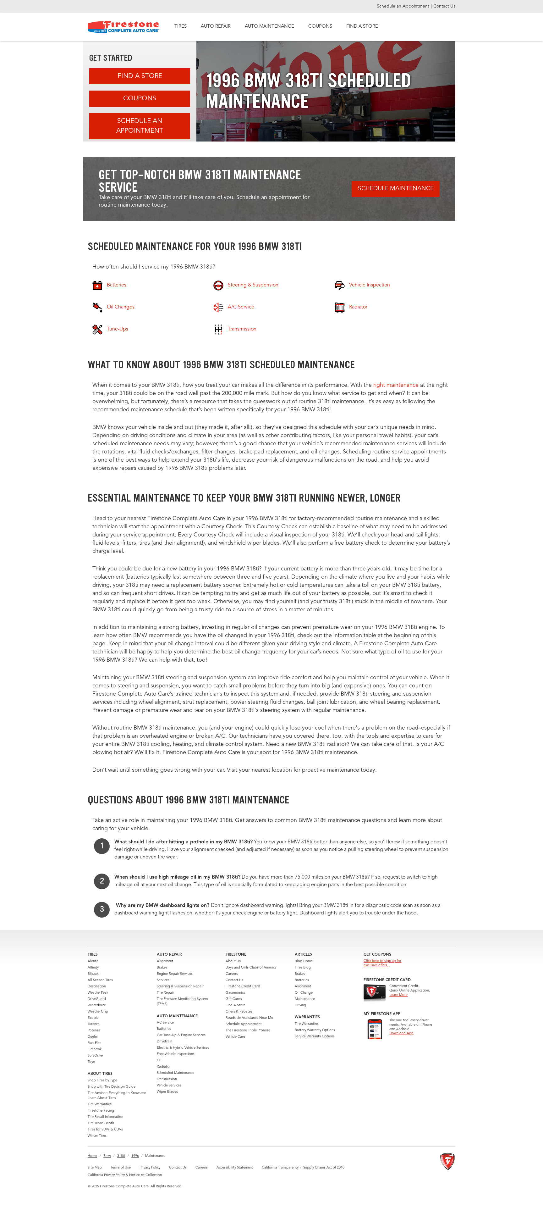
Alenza (93, 961)
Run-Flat (94, 1043)
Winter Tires (97, 1136)
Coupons (139, 98)
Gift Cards (234, 999)
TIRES (180, 26)
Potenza (94, 1030)
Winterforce (97, 1005)
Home (92, 1156)
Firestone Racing (101, 1111)
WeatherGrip (98, 1011)
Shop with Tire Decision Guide (111, 1087)
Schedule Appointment (244, 1024)
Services (163, 980)
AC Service (165, 1023)
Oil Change (304, 993)
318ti (121, 1156)
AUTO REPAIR (216, 26)
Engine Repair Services (175, 974)
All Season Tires (100, 980)
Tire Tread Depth (101, 1123)
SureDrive (95, 1056)
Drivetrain (164, 1041)
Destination (97, 986)
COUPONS (320, 26)
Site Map (95, 1167)
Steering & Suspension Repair (180, 986)
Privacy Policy (150, 1167)
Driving (300, 1005)
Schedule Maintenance (396, 189)
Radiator (164, 1067)
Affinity (93, 967)
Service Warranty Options (315, 1036)
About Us (233, 961)
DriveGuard (97, 999)
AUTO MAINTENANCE (269, 26)
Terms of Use (121, 1167)
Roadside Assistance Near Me (249, 1018)
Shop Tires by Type (102, 1080)
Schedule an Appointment (404, 6)
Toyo (91, 1062)
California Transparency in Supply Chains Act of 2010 (303, 1167)
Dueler (93, 1037)
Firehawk (94, 1049)
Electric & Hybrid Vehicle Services (183, 1048)
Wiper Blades (167, 1092)
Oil (159, 1060)
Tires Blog (303, 967)
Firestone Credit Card (243, 986)
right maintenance (396, 385)
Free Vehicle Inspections (176, 1054)
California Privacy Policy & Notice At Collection (125, 1175)
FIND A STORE (362, 26)
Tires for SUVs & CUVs (105, 1129)
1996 (135, 1156)
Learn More (398, 995)
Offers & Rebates (239, 1011)
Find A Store (140, 76)
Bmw (107, 1156)
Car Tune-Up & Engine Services (181, 1035)
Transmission (167, 1079)
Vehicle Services (169, 1085)
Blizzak (93, 974)
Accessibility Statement (235, 1167)
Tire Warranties (100, 1104)
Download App (401, 1033)
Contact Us (444, 6)
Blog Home (304, 961)
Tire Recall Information (105, 1117)
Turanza (94, 1024)
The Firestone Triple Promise (248, 1030)
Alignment (165, 961)
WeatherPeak (98, 993)
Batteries (164, 1029)
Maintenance (305, 999)
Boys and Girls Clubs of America (251, 967)
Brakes (162, 967)
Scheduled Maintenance (175, 1073)
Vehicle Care (235, 1037)
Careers (232, 974)
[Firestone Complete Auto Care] (123, 27)
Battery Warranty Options (315, 1030)
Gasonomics (235, 993)
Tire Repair (165, 993)
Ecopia (93, 1018)
